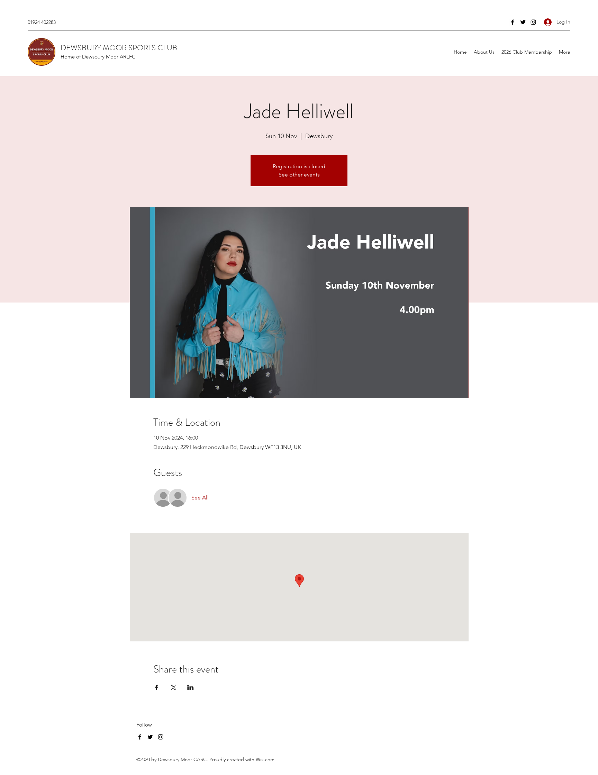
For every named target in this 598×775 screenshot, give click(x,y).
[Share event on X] (173, 687)
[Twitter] (522, 22)
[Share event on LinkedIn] (190, 687)
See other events (299, 174)
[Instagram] (533, 22)
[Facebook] (512, 22)
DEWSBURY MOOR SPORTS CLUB (119, 47)
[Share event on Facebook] (156, 687)
